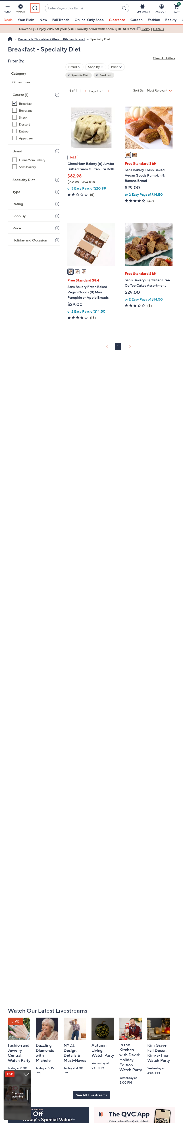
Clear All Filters (164, 58)
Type (16, 192)
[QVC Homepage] (10, 39)
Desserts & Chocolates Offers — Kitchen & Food (51, 39)
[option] (91, 29)
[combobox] (82, 8)
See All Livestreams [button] (91, 1095)
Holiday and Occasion (29, 240)
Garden (136, 19)
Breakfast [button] (105, 75)
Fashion (154, 19)
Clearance (117, 19)
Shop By (19, 216)
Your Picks (26, 19)
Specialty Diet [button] (79, 75)
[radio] (128, 155)
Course (20, 94)
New (43, 19)
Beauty (171, 19)
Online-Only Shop (89, 19)
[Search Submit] (125, 8)
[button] (7, 9)
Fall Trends (60, 19)
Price (16, 228)
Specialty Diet (23, 179)
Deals (8, 19)
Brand (17, 151)
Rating (17, 204)
